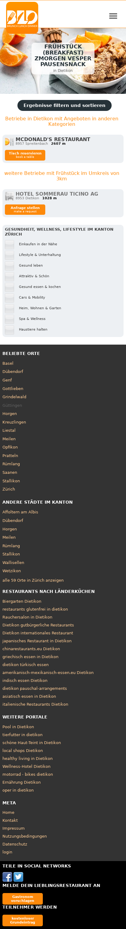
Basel (7, 363)
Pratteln (10, 455)
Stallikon (11, 481)
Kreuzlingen (14, 422)
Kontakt (10, 820)
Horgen (9, 413)
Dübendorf (12, 371)
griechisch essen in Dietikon (30, 656)
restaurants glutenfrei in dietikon (35, 609)
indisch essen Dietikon (24, 680)
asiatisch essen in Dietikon (29, 696)
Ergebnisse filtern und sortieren (65, 105)
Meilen (9, 439)
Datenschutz (14, 844)
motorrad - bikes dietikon (27, 774)
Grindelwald (14, 397)
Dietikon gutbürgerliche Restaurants (38, 625)
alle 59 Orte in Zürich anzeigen (33, 580)
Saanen (9, 472)
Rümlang (11, 464)
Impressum (13, 828)
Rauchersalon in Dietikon (27, 617)
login (7, 852)
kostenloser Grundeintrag (22, 920)
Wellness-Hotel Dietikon (26, 766)
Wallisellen (13, 562)
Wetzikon (11, 571)
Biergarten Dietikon (21, 601)
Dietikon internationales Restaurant (37, 633)
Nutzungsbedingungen (24, 836)
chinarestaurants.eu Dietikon (31, 649)
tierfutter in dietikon (22, 734)
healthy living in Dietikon (27, 758)
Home (8, 812)
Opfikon (10, 447)
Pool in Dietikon (18, 727)
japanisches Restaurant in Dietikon (37, 641)
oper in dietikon (18, 790)
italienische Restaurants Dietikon (35, 704)
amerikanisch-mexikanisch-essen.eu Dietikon (48, 672)
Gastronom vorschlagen (22, 898)
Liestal (9, 430)
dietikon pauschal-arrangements (34, 688)
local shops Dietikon (22, 750)
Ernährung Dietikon (21, 782)
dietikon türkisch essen (25, 664)
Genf (7, 380)
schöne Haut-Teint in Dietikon (31, 742)
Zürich (8, 489)
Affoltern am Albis (20, 512)
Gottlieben (12, 388)
